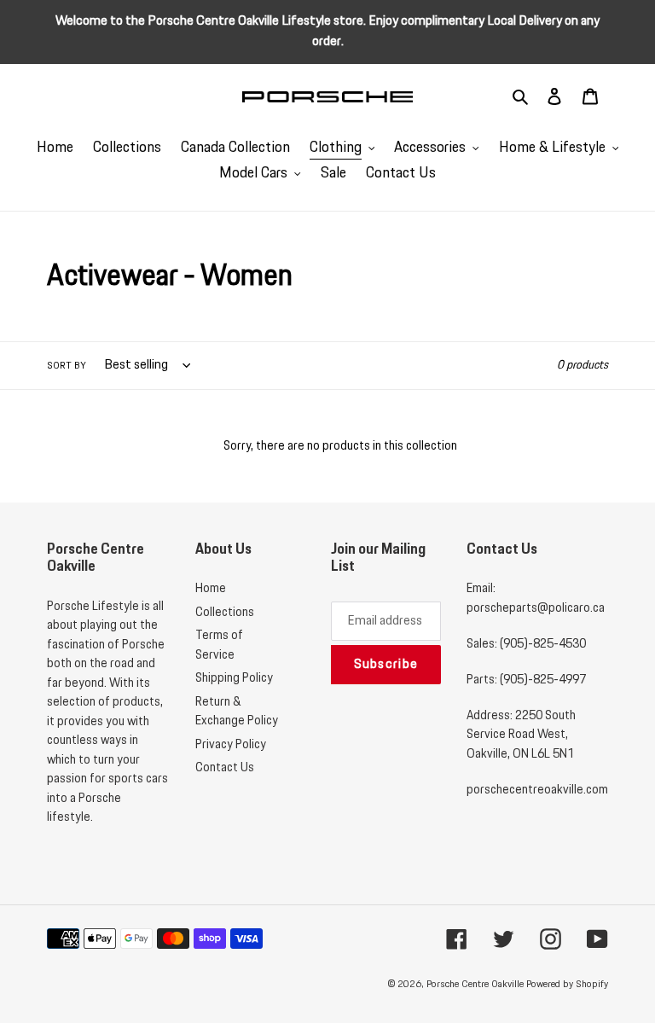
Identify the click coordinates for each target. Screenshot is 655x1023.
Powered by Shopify (567, 984)
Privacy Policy (230, 744)
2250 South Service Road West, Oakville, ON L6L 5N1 (521, 735)
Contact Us (224, 768)
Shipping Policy (234, 678)
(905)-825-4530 (543, 644)
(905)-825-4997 (543, 680)
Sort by (66, 365)
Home (210, 588)
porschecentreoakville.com (537, 790)
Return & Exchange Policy (236, 712)
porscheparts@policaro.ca (536, 608)
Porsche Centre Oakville (475, 984)
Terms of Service (219, 645)
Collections (224, 612)
